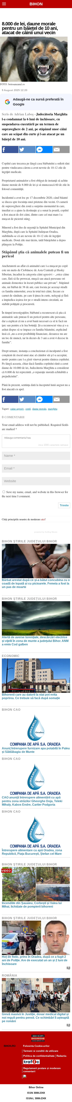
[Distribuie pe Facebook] (10, 149)
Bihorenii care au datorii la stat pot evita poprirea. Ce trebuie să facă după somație (31, 696)
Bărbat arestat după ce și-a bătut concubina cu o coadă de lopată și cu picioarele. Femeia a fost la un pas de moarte (36, 583)
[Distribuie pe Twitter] (27, 149)
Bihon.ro (10, 1046)
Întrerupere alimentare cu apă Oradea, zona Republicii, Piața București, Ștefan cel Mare (32, 852)
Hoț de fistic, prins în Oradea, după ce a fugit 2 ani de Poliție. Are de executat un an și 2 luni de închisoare (34, 960)
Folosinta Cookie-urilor (36, 1046)
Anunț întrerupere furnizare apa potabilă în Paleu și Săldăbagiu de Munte (36, 750)
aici (43, 519)
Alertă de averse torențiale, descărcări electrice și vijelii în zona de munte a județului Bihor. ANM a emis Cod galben (35, 641)
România (9, 975)
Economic (11, 656)
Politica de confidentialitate (38, 1056)
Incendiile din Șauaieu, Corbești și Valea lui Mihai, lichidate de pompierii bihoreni (32, 904)
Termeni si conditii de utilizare (40, 1051)
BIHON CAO (11, 709)
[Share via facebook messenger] (44, 149)
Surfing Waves (51, 532)
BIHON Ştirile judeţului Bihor (29, 541)
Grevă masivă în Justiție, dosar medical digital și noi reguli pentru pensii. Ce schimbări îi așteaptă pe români (35, 1018)
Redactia (61, 1056)
